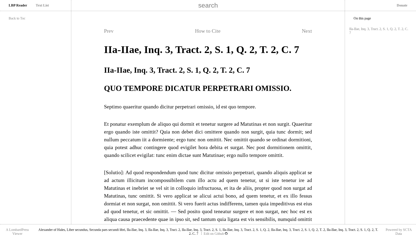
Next (307, 31)
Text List (42, 5)
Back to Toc (17, 18)
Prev (109, 31)
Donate (402, 5)
